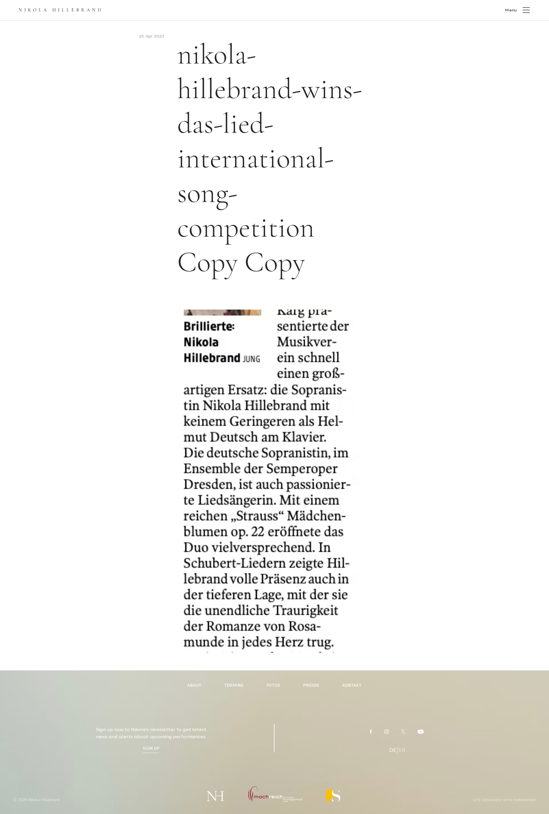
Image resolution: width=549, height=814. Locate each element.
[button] (517, 9)
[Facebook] (370, 731)
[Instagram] (386, 731)
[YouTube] (420, 731)
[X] (403, 731)
